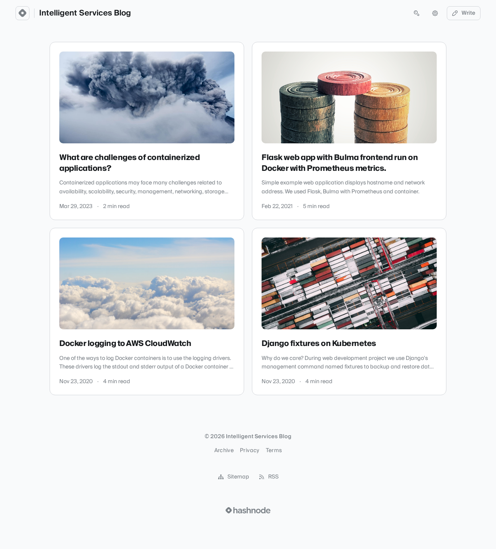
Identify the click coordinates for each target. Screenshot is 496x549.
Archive (224, 450)
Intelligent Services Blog (85, 13)
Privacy (249, 450)
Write (468, 13)
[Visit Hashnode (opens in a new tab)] (248, 510)
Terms (274, 450)
